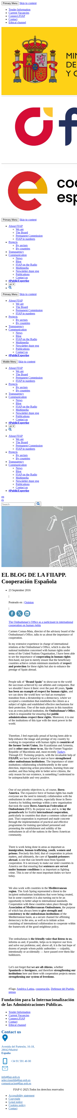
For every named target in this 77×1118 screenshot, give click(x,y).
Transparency (16, 251)
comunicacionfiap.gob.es (16, 1083)
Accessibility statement (21, 1095)
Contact (13, 19)
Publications (23, 274)
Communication (18, 255)
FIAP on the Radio (26, 264)
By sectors (22, 245)
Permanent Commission (29, 235)
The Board (22, 232)
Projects (13, 242)
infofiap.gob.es (10, 1076)
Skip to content (28, 3)
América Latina (25, 988)
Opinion (29, 602)
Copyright (14, 1098)
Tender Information (19, 9)
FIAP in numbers (25, 238)
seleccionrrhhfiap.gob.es (15, 1080)
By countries (23, 248)
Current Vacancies (19, 12)
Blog (18, 261)
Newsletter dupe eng (27, 271)
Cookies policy (17, 1105)
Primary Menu (10, 3)
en (2, 496)
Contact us (22, 277)
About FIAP (16, 226)
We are (20, 229)
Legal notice (16, 1102)
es (2, 499)
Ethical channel (17, 22)
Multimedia (22, 267)
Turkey (61, 751)
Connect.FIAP (17, 16)
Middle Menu (9, 361)
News (19, 258)
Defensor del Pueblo (62, 988)
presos (12, 992)
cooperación (42, 988)
